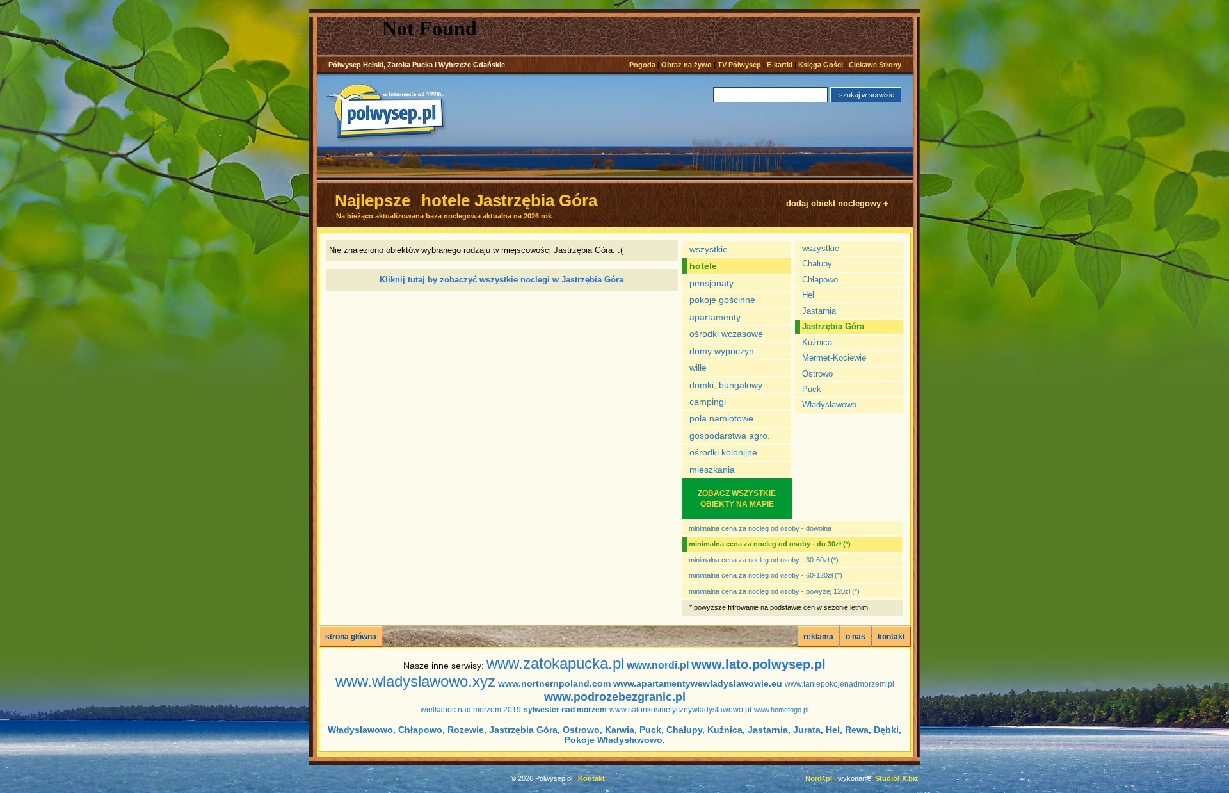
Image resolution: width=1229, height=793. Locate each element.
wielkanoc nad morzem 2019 (471, 709)
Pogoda (642, 65)
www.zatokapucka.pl (555, 663)
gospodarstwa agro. (729, 435)
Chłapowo (820, 279)
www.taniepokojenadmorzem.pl (839, 684)
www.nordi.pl (658, 665)
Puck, (651, 729)
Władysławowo (829, 404)
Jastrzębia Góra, (524, 729)
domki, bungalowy (725, 385)
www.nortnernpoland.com (554, 683)
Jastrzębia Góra (833, 326)
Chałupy (817, 263)
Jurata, (808, 729)
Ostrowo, (582, 729)
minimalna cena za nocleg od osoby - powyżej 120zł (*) (774, 591)
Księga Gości (820, 65)
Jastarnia (819, 311)
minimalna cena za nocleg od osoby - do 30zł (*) (770, 544)
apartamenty (715, 317)
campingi (707, 401)
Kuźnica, (726, 729)
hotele (703, 266)
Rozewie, (466, 729)
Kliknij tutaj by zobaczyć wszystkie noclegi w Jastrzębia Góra (501, 279)
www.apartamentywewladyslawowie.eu (697, 683)
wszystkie (708, 249)
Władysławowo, (362, 729)
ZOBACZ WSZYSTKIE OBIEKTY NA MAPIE (737, 498)
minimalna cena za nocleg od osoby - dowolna (760, 528)
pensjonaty (711, 283)
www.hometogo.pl (781, 710)
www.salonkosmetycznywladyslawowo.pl (680, 709)
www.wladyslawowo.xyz (415, 681)
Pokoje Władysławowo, (615, 740)
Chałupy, (685, 729)
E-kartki (779, 65)
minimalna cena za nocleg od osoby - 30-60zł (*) (764, 560)
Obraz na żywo (686, 65)
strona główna (350, 636)
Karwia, (621, 729)
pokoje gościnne (722, 300)
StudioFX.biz (897, 778)
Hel (808, 295)
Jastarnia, (769, 729)
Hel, (834, 729)
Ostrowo (817, 374)
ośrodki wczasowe (726, 334)
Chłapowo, (421, 729)
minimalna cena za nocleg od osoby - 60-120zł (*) (765, 575)
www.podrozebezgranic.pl (615, 697)
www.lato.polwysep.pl (758, 664)
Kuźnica (817, 342)
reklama (818, 636)
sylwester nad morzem (565, 709)
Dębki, (887, 729)
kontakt (891, 636)
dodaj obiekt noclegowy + (837, 203)
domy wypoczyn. (723, 351)
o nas (855, 636)
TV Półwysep (739, 65)
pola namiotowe (721, 418)
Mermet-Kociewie (834, 358)
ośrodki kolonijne (723, 452)
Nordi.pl (818, 778)
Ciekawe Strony (875, 65)
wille (698, 368)
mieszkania (712, 469)
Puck (811, 389)
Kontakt (591, 778)
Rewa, (858, 729)
